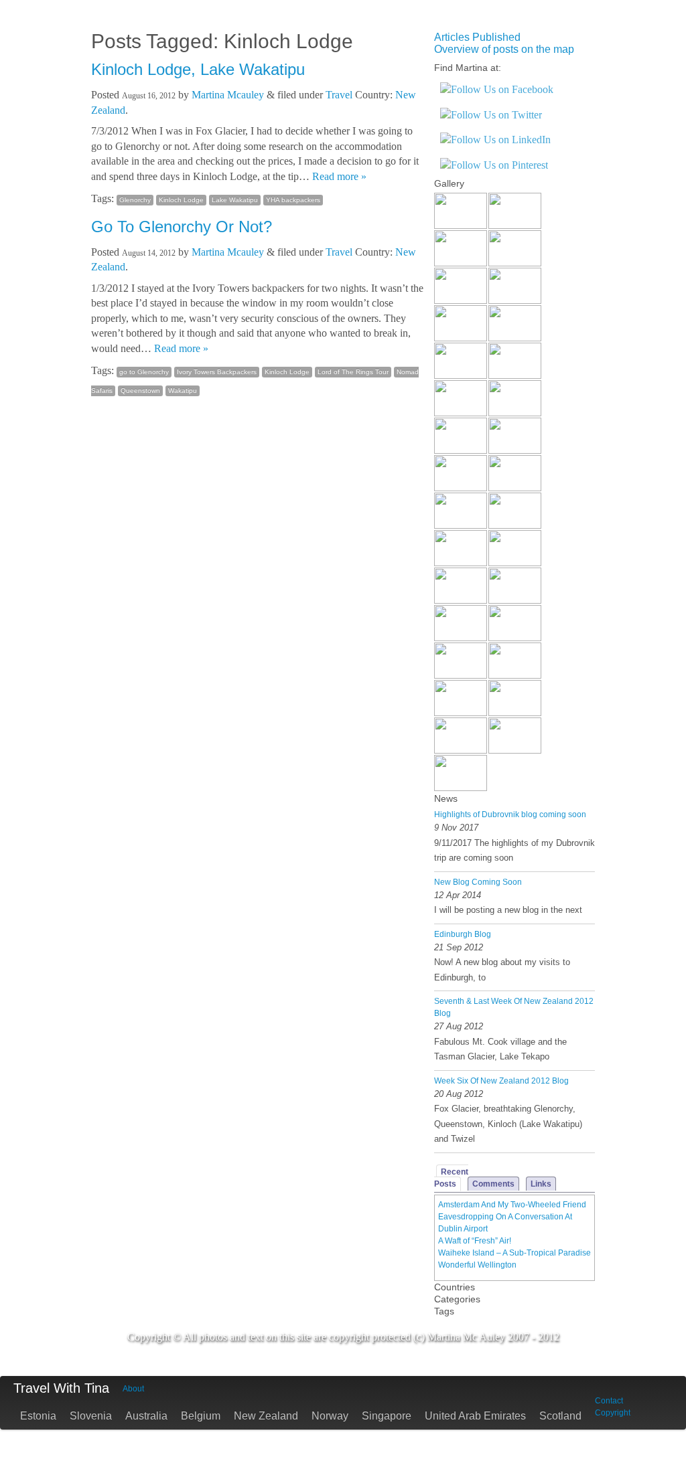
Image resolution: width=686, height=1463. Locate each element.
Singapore (386, 1416)
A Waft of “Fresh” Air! (474, 1240)
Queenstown (140, 390)
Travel (339, 94)
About (133, 1388)
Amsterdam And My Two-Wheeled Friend (512, 1204)
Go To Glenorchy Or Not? (181, 227)
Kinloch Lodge (181, 199)
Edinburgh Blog (462, 934)
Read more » (339, 176)
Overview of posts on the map (504, 49)
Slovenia (91, 1416)
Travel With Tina (61, 1388)
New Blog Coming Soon (478, 882)
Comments (493, 1184)
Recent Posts (451, 1178)
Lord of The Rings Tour (353, 371)
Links (541, 1184)
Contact (609, 1400)
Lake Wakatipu (235, 199)
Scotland (560, 1416)
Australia (146, 1416)
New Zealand (266, 1416)
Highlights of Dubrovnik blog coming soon (510, 814)
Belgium (200, 1416)
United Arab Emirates (475, 1416)
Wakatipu (182, 390)
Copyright (612, 1412)
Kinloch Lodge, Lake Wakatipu (198, 69)
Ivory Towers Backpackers (217, 371)
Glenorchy (135, 199)
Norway (330, 1416)
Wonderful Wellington (477, 1265)
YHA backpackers (293, 199)
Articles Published (477, 37)
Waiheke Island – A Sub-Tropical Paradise (514, 1253)
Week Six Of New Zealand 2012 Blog (501, 1081)
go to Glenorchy (144, 371)
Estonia (38, 1416)
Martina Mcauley (228, 94)
